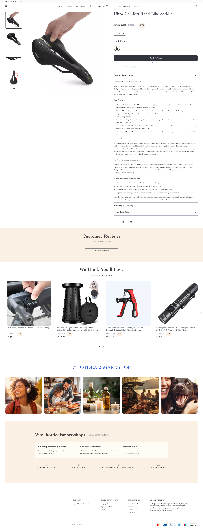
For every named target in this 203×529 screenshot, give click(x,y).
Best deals (80, 6)
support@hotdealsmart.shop (82, 504)
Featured (137, 6)
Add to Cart (156, 58)
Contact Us (131, 513)
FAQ (20, 1)
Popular (68, 6)
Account (130, 510)
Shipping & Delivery (107, 504)
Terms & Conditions (134, 504)
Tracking (103, 510)
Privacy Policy (132, 507)
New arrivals (124, 6)
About (7, 1)
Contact (13, 1)
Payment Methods (106, 507)
